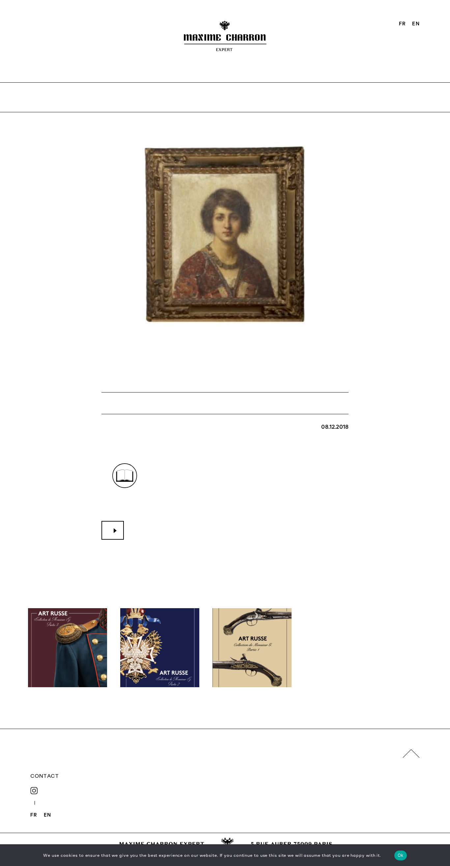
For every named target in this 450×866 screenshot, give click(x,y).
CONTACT (44, 775)
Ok (401, 855)
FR (402, 23)
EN (415, 23)
